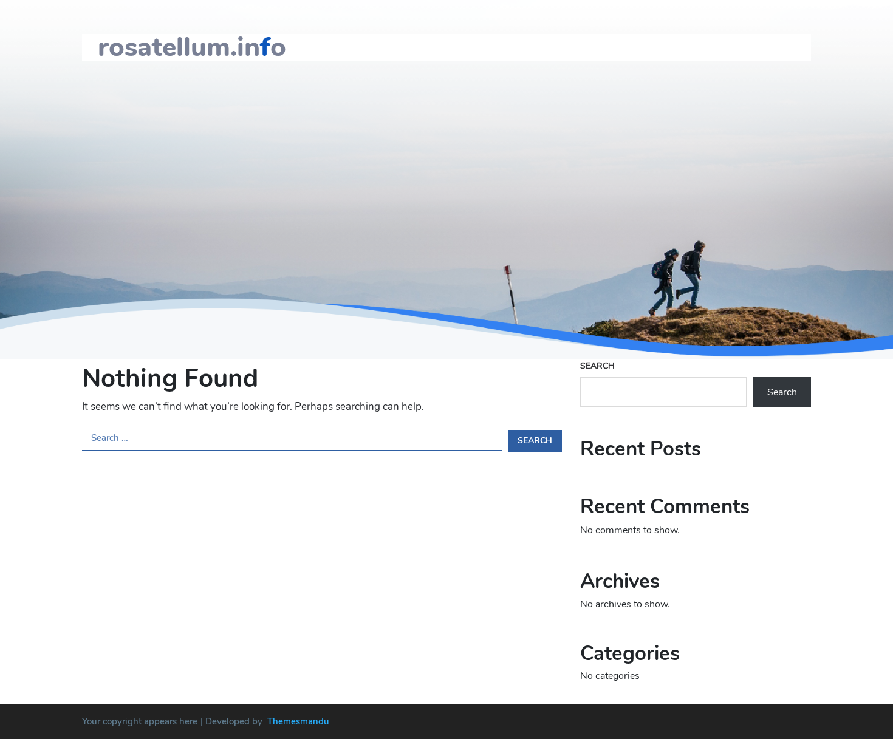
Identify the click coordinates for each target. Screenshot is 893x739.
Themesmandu (298, 721)
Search (597, 366)
